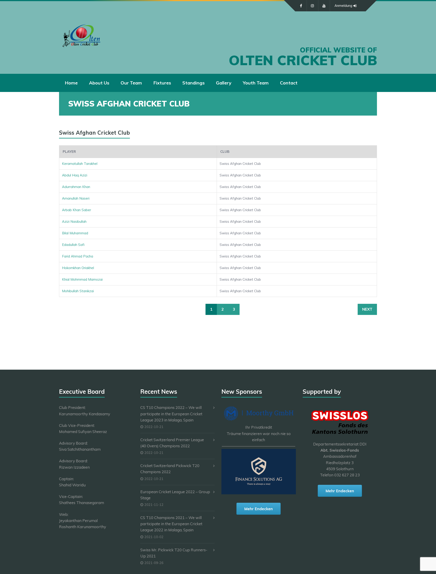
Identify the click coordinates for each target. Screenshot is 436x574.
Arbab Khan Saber (76, 210)
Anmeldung (343, 5)
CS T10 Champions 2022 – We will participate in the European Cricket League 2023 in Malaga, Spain (171, 413)
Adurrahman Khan (76, 187)
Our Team (131, 83)
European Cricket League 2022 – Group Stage (175, 494)
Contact (288, 83)
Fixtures (162, 83)
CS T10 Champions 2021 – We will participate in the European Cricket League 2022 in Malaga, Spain (171, 523)
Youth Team (256, 83)
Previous (73, 309)
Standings (193, 83)
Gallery (223, 83)
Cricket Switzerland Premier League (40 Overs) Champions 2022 (172, 442)
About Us (99, 83)
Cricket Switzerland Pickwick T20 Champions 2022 (169, 468)
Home (71, 83)
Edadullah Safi (73, 244)
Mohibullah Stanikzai (78, 291)
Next (367, 309)
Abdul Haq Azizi (74, 175)
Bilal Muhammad (75, 233)
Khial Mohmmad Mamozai (82, 279)
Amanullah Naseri (75, 198)
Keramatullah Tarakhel (79, 163)
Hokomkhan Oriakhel (78, 268)
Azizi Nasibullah (74, 221)
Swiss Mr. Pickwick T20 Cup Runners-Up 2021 (173, 552)
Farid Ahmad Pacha (77, 256)
